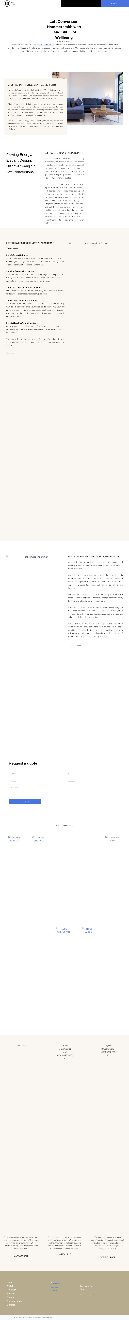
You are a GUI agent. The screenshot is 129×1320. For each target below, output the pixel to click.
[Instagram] (118, 1317)
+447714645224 (86, 1295)
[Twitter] (104, 1317)
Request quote (14, 1301)
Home (10, 1282)
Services (11, 1293)
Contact (11, 1305)
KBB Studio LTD (46, 44)
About (10, 1286)
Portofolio (12, 1289)
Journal (10, 1297)
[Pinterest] (113, 1317)
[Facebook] (99, 1317)
